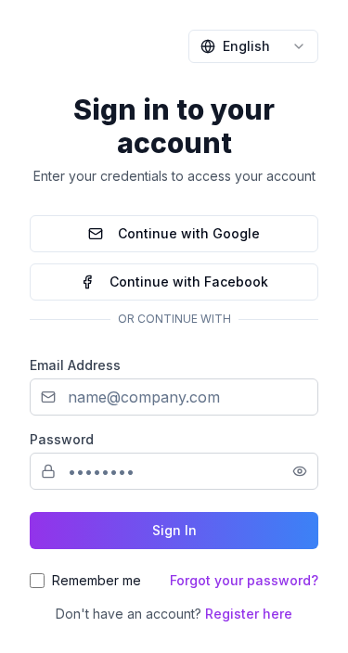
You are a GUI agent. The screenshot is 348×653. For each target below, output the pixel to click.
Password (62, 439)
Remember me (96, 580)
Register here (248, 613)
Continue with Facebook (189, 281)
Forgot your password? (244, 580)
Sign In (174, 530)
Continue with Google (189, 233)
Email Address (75, 365)
